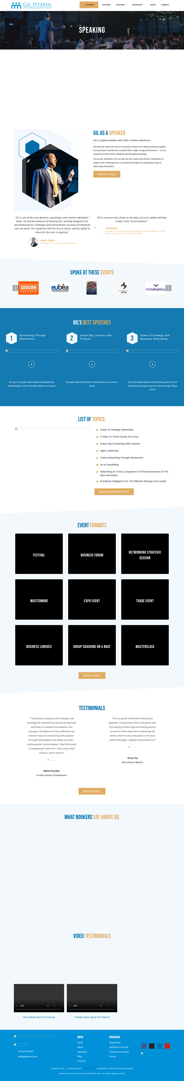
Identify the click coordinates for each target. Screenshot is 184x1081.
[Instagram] (151, 1046)
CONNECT (165, 5)
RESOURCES (137, 5)
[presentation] (126, 5)
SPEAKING (106, 5)
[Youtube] (167, 1046)
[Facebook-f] (144, 1046)
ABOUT (153, 5)
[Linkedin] (159, 1046)
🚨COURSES (89, 5)
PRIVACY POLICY (89, 1069)
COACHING (120, 5)
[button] (16, 288)
